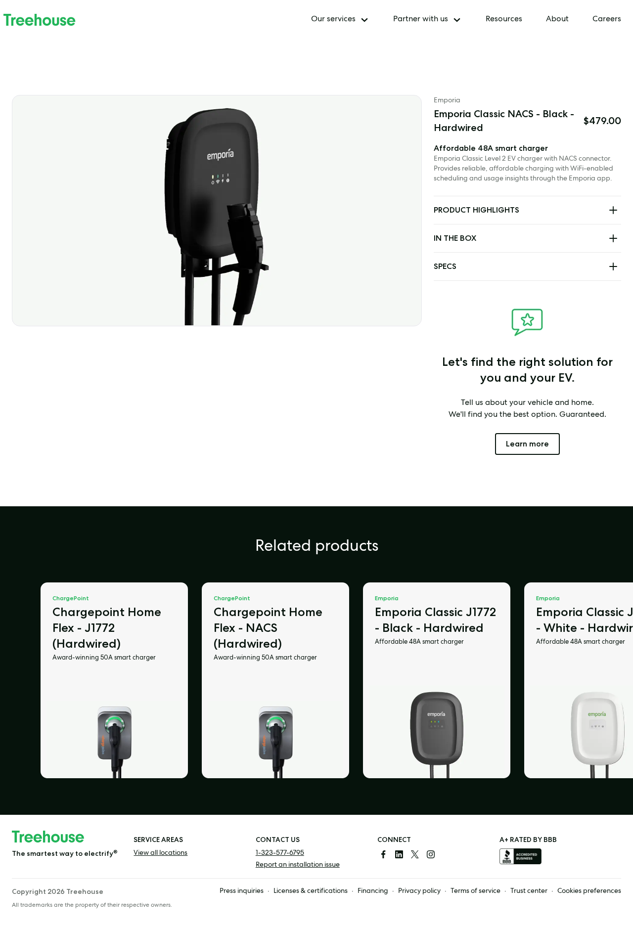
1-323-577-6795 (280, 853)
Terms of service (475, 891)
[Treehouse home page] (48, 836)
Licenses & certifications (310, 891)
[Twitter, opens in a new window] (415, 854)
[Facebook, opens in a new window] (383, 854)
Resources (504, 20)
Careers (606, 20)
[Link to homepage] (39, 20)
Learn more (533, 443)
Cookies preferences (589, 891)
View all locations (160, 853)
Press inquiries (242, 891)
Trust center (528, 891)
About (557, 20)
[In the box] (613, 238)
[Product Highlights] (613, 210)
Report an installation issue (298, 865)
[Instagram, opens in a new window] (431, 854)
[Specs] (613, 266)
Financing (373, 891)
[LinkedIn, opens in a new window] (399, 854)
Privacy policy (419, 891)
